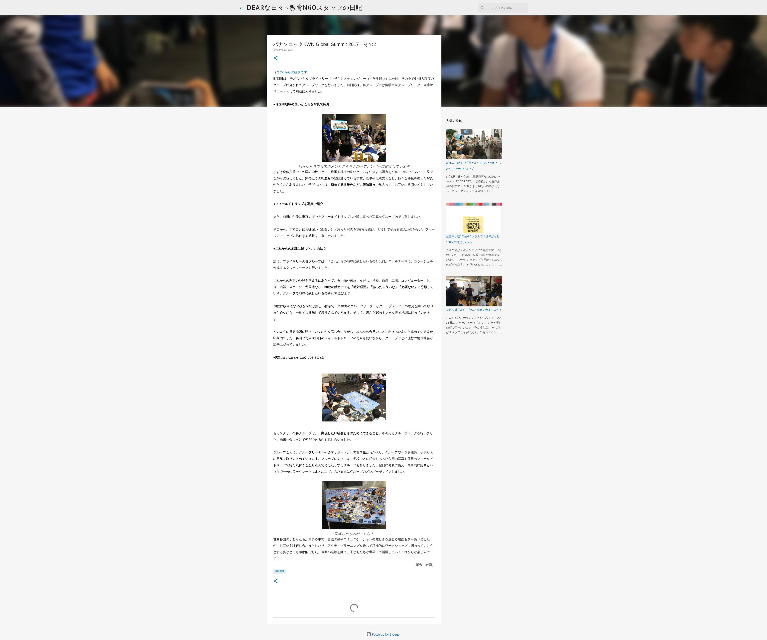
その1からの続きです (291, 72)
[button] (275, 58)
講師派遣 (279, 571)
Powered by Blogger (386, 634)
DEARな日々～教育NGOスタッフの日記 (304, 7)
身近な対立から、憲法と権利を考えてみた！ (474, 309)
